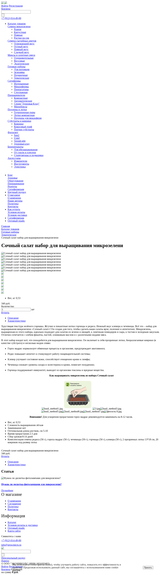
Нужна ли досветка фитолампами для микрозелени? (31, 484)
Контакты (13, 509)
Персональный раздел (13, 558)
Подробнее (7, 490)
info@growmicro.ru (11, 545)
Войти (4, 5)
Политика (13, 506)
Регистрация (16, 5)
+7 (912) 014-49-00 (11, 18)
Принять (148, 567)
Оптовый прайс (16, 528)
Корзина (5, 8)
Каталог (12, 522)
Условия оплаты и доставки (23, 525)
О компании (14, 500)
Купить (5, 312)
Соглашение (14, 503)
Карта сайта (14, 531)
